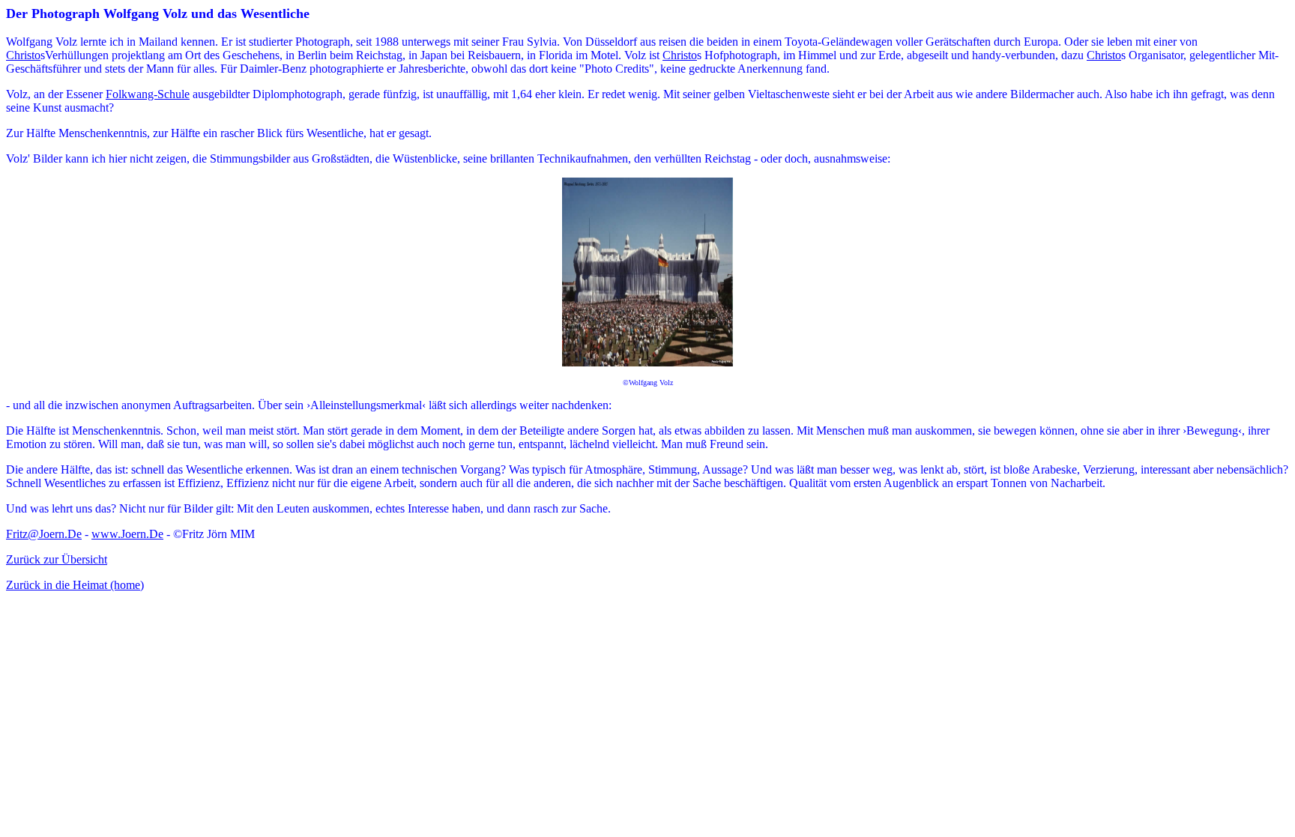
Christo (23, 55)
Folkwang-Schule (148, 94)
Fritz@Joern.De (44, 534)
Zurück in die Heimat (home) (75, 584)
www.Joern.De (127, 534)
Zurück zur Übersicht (56, 559)
